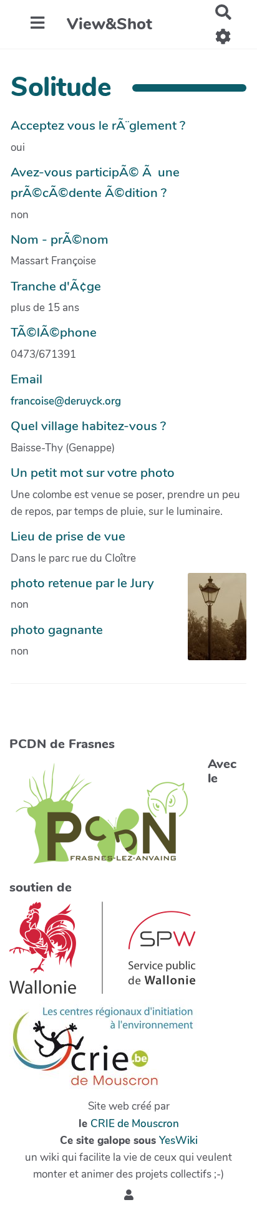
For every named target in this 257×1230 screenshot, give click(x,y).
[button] (129, 1195)
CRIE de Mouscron (134, 1124)
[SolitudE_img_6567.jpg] (210, 623)
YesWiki (178, 1140)
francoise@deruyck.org (66, 401)
